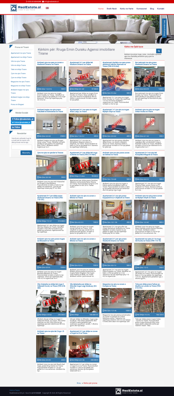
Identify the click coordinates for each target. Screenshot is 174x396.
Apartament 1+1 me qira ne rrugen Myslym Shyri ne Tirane (116, 111)
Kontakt (160, 8)
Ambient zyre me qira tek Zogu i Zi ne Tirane (50, 332)
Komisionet (142, 8)
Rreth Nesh (112, 8)
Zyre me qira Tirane (18, 73)
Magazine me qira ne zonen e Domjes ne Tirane (114, 285)
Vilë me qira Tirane (18, 61)
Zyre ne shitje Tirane (18, 78)
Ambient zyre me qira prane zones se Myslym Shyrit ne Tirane (148, 197)
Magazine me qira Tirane (20, 82)
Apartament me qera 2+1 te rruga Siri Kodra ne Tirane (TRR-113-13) (148, 240)
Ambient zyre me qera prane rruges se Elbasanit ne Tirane (51, 240)
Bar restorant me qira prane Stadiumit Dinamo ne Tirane (146, 63)
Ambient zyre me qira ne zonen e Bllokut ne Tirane (82, 197)
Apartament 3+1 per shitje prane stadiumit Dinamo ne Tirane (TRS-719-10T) (50, 198)
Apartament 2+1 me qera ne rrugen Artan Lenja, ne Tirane (83, 111)
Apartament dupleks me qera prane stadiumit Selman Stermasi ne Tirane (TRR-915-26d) (116, 64)
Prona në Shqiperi (17, 104)
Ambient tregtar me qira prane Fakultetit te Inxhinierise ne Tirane (50, 111)
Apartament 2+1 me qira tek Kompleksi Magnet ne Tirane (146, 154)
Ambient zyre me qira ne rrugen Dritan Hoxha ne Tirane (147, 111)
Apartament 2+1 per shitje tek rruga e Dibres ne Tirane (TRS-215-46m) (83, 154)
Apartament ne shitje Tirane (21, 57)
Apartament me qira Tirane (21, 53)
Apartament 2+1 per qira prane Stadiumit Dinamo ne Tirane (114, 240)
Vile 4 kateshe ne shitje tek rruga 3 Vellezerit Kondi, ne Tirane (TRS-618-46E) (51, 286)
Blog (152, 8)
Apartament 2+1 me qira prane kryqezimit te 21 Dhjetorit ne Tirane (116, 197)
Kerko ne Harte (126, 8)
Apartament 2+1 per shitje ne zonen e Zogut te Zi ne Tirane (84, 332)
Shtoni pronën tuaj (164, 28)
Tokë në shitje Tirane (19, 69)
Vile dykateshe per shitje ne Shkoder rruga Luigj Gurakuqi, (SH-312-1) (83, 286)
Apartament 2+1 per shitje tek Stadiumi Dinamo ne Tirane (81, 63)
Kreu (79, 383)
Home (101, 8)
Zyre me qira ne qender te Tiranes (50, 153)
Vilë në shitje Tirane (18, 65)
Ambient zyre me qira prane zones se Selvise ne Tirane (116, 154)
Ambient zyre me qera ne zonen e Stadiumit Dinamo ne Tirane (50, 63)
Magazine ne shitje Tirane (20, 86)
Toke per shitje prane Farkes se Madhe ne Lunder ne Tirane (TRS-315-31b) (148, 286)
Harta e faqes (15, 390)
